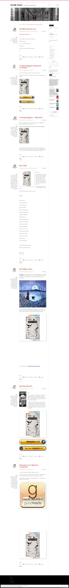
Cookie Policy (20, 586)
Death (30, 168)
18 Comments (44, 168)
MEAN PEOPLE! (52, 55)
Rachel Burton (52, 100)
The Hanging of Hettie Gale (53, 103)
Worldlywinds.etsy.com (27, 29)
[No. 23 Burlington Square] (57, 98)
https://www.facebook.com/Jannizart (34, 366)
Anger (28, 168)
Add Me (48, 2)
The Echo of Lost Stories (53, 107)
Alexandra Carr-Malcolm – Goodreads (29, 466)
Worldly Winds (16, 5)
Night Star (51, 52)
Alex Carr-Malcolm (13, 38)
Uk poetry (14, 405)
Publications (38, 2)
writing (16, 405)
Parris (16, 2)
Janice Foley (21, 274)
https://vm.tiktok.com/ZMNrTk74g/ (24, 34)
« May (50, 67)
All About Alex (44, 2)
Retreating (51, 58)
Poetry (28, 31)
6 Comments (44, 70)
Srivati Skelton (52, 89)
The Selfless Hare (25, 269)
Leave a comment (43, 31)
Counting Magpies (21, 2)
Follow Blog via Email (53, 69)
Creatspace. (42, 126)
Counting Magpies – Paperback (30, 117)
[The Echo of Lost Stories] (57, 109)
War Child (23, 166)
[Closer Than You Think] (57, 91)
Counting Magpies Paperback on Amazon (30, 67)
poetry (16, 41)
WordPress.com (12, 582)
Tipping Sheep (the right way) (29, 2)
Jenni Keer (51, 96)
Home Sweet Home (52, 49)
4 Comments (44, 271)
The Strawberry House (52, 99)
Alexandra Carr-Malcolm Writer (53, 28)
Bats (50, 47)
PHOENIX (12, 2)
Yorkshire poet (15, 84)
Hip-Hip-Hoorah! (25, 386)
